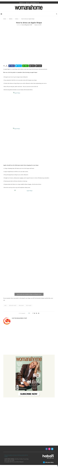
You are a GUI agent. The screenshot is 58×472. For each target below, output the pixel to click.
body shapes (28, 305)
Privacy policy (21, 455)
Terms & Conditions (8, 455)
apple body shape (12, 305)
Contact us (22, 2)
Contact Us (15, 455)
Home (4, 18)
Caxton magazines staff (26, 24)
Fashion (10, 18)
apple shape (21, 305)
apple (5, 305)
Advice (16, 18)
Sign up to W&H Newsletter (32, 2)
